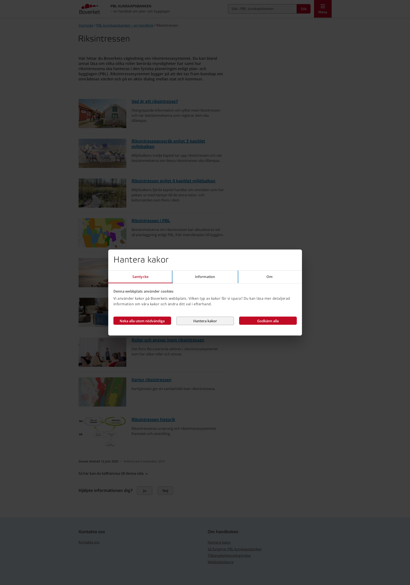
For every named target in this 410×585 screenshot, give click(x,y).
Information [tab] (205, 276)
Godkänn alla (268, 321)
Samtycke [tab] (140, 276)
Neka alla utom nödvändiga (142, 321)
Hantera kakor (205, 321)
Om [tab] (269, 276)
